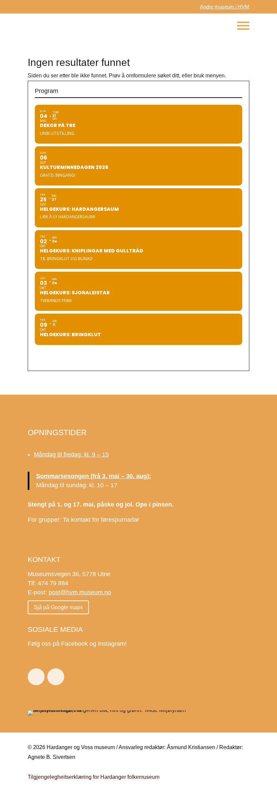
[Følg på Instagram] (55, 676)
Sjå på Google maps (58, 607)
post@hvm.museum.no (80, 592)
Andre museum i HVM (224, 6)
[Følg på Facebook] (36, 676)
